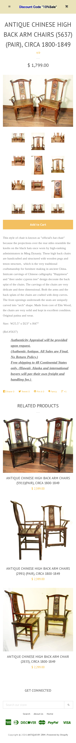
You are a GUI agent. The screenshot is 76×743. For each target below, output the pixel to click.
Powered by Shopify (57, 734)
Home (50, 713)
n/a (38, 52)
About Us (38, 713)
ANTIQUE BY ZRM (36, 734)
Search (26, 713)
